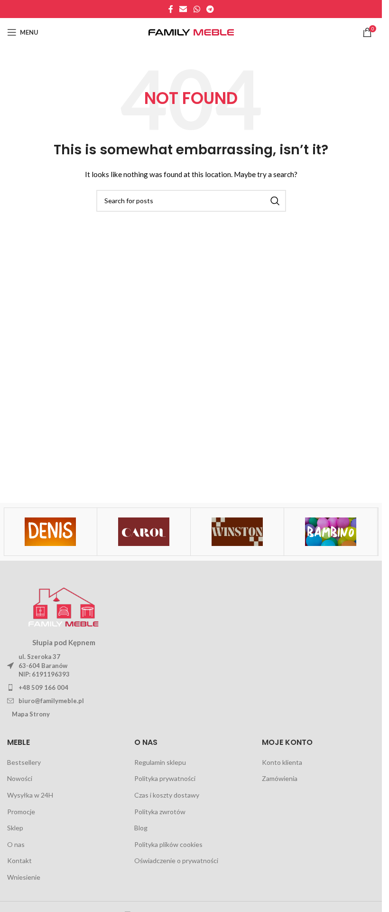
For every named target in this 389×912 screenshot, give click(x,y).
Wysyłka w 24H (30, 795)
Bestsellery (24, 762)
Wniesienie (23, 877)
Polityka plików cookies (168, 844)
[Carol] (143, 531)
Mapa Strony (31, 714)
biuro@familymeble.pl (51, 701)
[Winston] (237, 531)
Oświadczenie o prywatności (176, 860)
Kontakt (19, 860)
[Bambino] (330, 531)
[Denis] (50, 531)
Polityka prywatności (164, 778)
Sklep (15, 828)
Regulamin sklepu (160, 762)
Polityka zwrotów (159, 812)
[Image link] (63, 605)
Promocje (21, 812)
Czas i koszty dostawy (166, 795)
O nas (16, 844)
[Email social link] (183, 9)
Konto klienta (282, 762)
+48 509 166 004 (43, 687)
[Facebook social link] (170, 9)
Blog (141, 828)
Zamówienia (279, 778)
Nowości (19, 778)
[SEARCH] (275, 201)
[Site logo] (191, 32)
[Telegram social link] (210, 9)
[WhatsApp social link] (196, 9)
